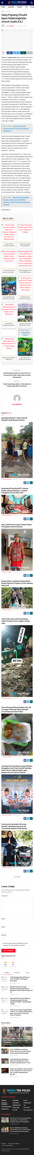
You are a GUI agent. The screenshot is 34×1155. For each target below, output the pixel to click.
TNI (26, 7)
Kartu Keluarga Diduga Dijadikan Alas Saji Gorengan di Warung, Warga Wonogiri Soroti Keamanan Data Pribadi (16, 709)
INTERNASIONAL (6, 1106)
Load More (17, 877)
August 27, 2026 (18, 515)
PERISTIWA (15, 1107)
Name (3, 919)
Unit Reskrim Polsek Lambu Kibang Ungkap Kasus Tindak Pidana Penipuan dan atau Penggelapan (16, 1040)
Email (3, 927)
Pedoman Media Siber (7, 1145)
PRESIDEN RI (27, 1103)
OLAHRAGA (15, 1103)
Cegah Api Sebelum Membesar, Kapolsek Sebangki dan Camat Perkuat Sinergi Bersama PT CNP (20, 1060)
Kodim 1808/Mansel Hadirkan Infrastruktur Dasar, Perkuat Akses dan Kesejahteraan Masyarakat (20, 1051)
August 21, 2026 (18, 756)
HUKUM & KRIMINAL (4, 1103)
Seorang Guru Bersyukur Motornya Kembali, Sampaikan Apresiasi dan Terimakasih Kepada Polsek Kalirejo (14, 826)
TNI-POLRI (26, 1107)
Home (3, 7)
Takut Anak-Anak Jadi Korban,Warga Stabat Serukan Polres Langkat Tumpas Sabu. (15, 621)
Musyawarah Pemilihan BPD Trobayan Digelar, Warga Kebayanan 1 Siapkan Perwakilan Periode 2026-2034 (14, 490)
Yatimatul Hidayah (7, 479)
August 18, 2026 (18, 867)
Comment (5, 896)
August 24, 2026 (18, 698)
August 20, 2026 (18, 815)
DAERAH (19, 7)
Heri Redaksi (10, 26)
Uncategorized (27, 1110)
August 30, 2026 (7, 1044)
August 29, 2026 (18, 479)
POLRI (25, 1100)
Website (3, 935)
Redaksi (3, 1143)
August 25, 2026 (18, 572)
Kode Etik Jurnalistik (14, 1143)
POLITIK (14, 1110)
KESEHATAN (5, 1109)
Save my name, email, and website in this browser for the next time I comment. (15, 944)
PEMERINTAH (16, 1105)
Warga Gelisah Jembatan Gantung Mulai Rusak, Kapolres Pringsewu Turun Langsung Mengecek (17, 583)
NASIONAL (11, 7)
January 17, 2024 (21, 26)
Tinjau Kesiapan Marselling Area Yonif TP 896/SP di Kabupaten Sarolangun (19, 978)
